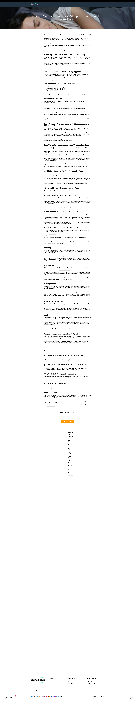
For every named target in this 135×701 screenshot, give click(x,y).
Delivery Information (72, 678)
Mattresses (51, 4)
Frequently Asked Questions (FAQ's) (94, 683)
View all (70, 477)
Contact (51, 681)
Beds (46, 4)
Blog (89, 4)
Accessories (66, 4)
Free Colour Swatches (91, 678)
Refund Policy (71, 680)
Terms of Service (71, 681)
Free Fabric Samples (81, 4)
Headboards (59, 4)
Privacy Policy (71, 683)
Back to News (68, 421)
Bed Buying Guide (90, 681)
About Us (51, 678)
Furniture (73, 4)
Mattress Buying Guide (91, 680)
